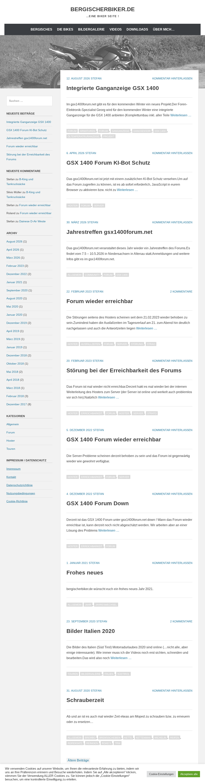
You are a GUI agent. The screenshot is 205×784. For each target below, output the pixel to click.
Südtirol (123, 674)
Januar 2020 (14, 314)
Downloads (137, 29)
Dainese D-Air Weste (32, 221)
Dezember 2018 (16, 355)
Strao (151, 344)
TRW (117, 743)
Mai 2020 (12, 306)
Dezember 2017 (16, 404)
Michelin (160, 737)
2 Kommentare (181, 291)
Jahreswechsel (106, 604)
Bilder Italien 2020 (90, 631)
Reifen (174, 737)
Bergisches (41, 29)
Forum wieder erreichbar (99, 301)
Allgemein (74, 275)
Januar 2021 (14, 282)
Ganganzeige (120, 131)
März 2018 (13, 388)
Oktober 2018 (15, 363)
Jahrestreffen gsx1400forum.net (109, 232)
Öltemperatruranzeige (83, 136)
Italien (109, 674)
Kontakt (11, 477)
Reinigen (92, 743)
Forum (72, 131)
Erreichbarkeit (91, 413)
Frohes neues (84, 572)
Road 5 (106, 743)
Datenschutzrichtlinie (19, 485)
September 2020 (17, 290)
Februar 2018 (15, 396)
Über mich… (164, 29)
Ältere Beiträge (78, 760)
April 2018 (12, 379)
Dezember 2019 (16, 322)
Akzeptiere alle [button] (189, 774)
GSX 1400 (160, 131)
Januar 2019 (14, 347)
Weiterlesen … (180, 115)
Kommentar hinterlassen (172, 78)
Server (99, 205)
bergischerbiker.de (102, 9)
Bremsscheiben (109, 737)
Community (92, 275)
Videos (116, 29)
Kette (128, 737)
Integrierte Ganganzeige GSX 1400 (112, 88)
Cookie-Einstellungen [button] (161, 774)
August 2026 (14, 241)
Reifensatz (75, 743)
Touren (73, 674)
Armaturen (87, 131)
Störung (137, 344)
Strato (152, 413)
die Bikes (65, 29)
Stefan (96, 78)
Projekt (108, 136)
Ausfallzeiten (90, 344)
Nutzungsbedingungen (20, 493)
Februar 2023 (15, 265)
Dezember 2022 (16, 274)
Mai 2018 (12, 371)
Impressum (13, 468)
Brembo (90, 737)
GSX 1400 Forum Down (97, 503)
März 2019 (13, 339)
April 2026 (12, 249)
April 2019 (12, 331)
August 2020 (14, 298)
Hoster (73, 205)
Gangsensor (142, 131)
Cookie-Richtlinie (17, 501)
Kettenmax (143, 737)
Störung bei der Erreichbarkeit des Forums (124, 370)
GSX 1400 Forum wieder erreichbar (113, 439)
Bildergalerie (91, 29)
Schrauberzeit (85, 700)
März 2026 (13, 257)
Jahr (88, 604)
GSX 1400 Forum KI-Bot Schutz (108, 163)
